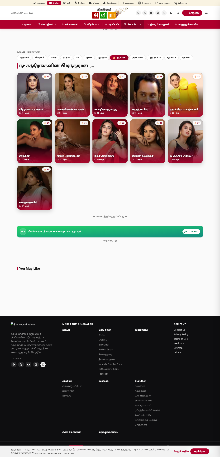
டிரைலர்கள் (68, 391)
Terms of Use (181, 338)
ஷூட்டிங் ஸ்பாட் (143, 405)
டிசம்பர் (186, 57)
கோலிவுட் (103, 335)
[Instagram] (157, 12)
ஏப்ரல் (66, 57)
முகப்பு (21, 51)
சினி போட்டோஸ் (143, 400)
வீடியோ (67, 381)
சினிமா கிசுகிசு (106, 349)
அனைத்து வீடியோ (71, 386)
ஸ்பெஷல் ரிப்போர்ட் (109, 369)
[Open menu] (206, 13)
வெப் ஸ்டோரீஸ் (143, 415)
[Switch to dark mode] (171, 13)
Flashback (103, 373)
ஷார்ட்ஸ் (66, 395)
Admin (177, 352)
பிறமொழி (104, 344)
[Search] (178, 13)
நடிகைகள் (140, 391)
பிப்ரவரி (39, 57)
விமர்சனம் (141, 329)
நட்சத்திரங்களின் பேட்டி (110, 364)
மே (77, 57)
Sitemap (178, 347)
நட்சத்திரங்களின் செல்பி (147, 410)
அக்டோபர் (155, 57)
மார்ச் (54, 57)
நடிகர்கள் (140, 386)
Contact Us (179, 329)
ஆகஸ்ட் (119, 57)
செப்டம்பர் (137, 57)
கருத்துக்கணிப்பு (108, 432)
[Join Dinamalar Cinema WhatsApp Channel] (164, 12)
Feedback (179, 343)
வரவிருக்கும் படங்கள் (146, 420)
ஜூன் (89, 57)
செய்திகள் (105, 329)
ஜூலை (102, 57)
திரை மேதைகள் (107, 359)
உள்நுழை (194, 12)
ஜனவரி (24, 57)
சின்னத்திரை (105, 354)
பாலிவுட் (103, 340)
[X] (144, 12)
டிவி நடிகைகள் (143, 395)
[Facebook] (138, 12)
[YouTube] (151, 12)
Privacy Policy (181, 334)
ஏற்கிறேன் (199, 451)
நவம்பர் (171, 57)
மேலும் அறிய (181, 451)
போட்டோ (140, 381)
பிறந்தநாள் (33, 51)
